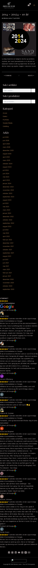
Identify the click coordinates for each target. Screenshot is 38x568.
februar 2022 (7, 240)
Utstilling (6, 126)
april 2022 (6, 236)
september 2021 (8, 253)
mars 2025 (6, 160)
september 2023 (8, 197)
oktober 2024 (7, 164)
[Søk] (33, 90)
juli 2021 (5, 259)
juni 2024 (6, 173)
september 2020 (8, 289)
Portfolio (6, 120)
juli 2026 (6, 137)
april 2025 (6, 157)
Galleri (5, 116)
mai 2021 (6, 266)
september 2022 (8, 223)
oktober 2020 (7, 286)
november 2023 (8, 190)
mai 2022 (6, 233)
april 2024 (6, 180)
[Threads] (26, 552)
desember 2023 (8, 187)
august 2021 (7, 256)
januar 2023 (7, 213)
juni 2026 (6, 140)
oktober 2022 (7, 220)
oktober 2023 (7, 193)
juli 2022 (5, 230)
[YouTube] (19, 552)
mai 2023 (6, 207)
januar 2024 (7, 183)
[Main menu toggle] (34, 5)
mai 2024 (6, 177)
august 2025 (7, 154)
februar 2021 (7, 273)
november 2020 (8, 283)
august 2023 (7, 200)
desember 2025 (8, 150)
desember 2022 (8, 216)
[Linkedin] (16, 552)
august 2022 (7, 226)
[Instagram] (12, 552)
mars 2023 (6, 210)
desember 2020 (8, 279)
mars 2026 (6, 147)
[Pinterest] (22, 552)
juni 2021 (6, 263)
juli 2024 (6, 170)
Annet (5, 113)
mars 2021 (6, 269)
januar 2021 (7, 276)
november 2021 (8, 246)
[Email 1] (29, 552)
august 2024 (7, 167)
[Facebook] (9, 552)
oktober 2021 (7, 250)
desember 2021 (8, 243)
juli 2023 (5, 203)
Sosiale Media (7, 123)
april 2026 (6, 144)
